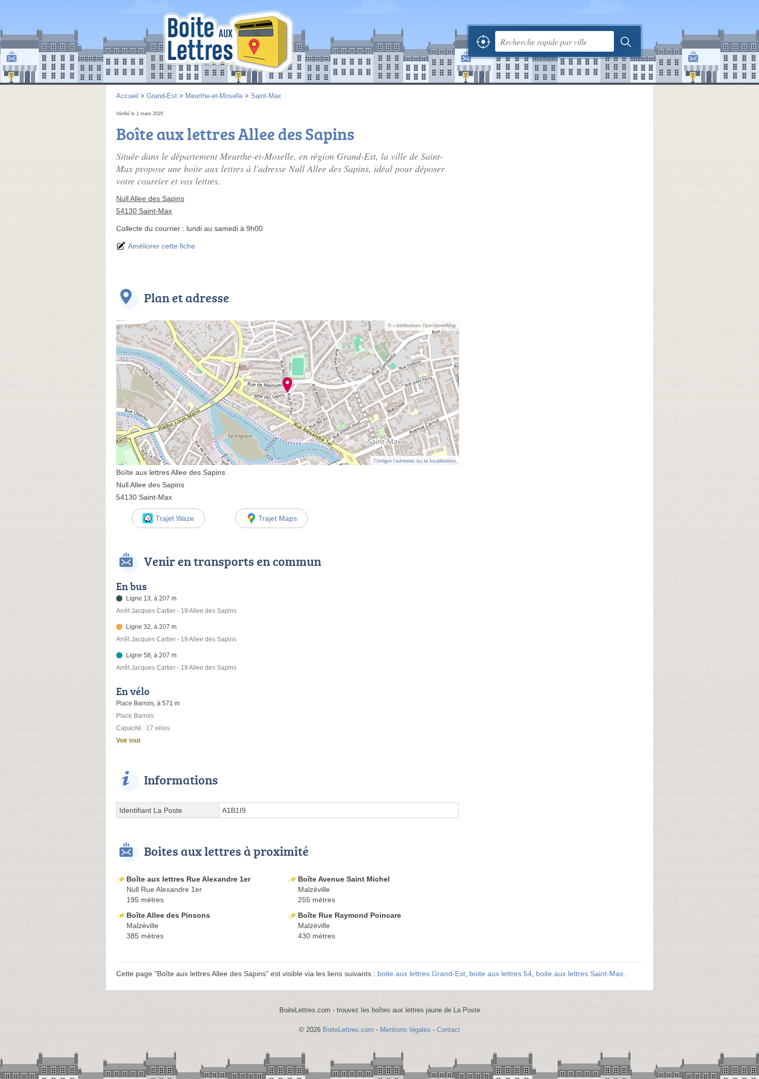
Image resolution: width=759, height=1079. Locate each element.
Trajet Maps (277, 518)
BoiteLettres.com (348, 1030)
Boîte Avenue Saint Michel (344, 879)
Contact (448, 1030)
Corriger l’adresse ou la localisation (414, 461)
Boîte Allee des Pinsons (168, 915)
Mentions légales (405, 1030)
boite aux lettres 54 (500, 973)
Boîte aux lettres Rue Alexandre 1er (188, 879)
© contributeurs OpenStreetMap (422, 325)
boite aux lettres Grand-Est (421, 973)
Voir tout (128, 740)
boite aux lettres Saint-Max (579, 973)
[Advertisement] (556, 181)
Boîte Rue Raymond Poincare (349, 915)
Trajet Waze (174, 518)
